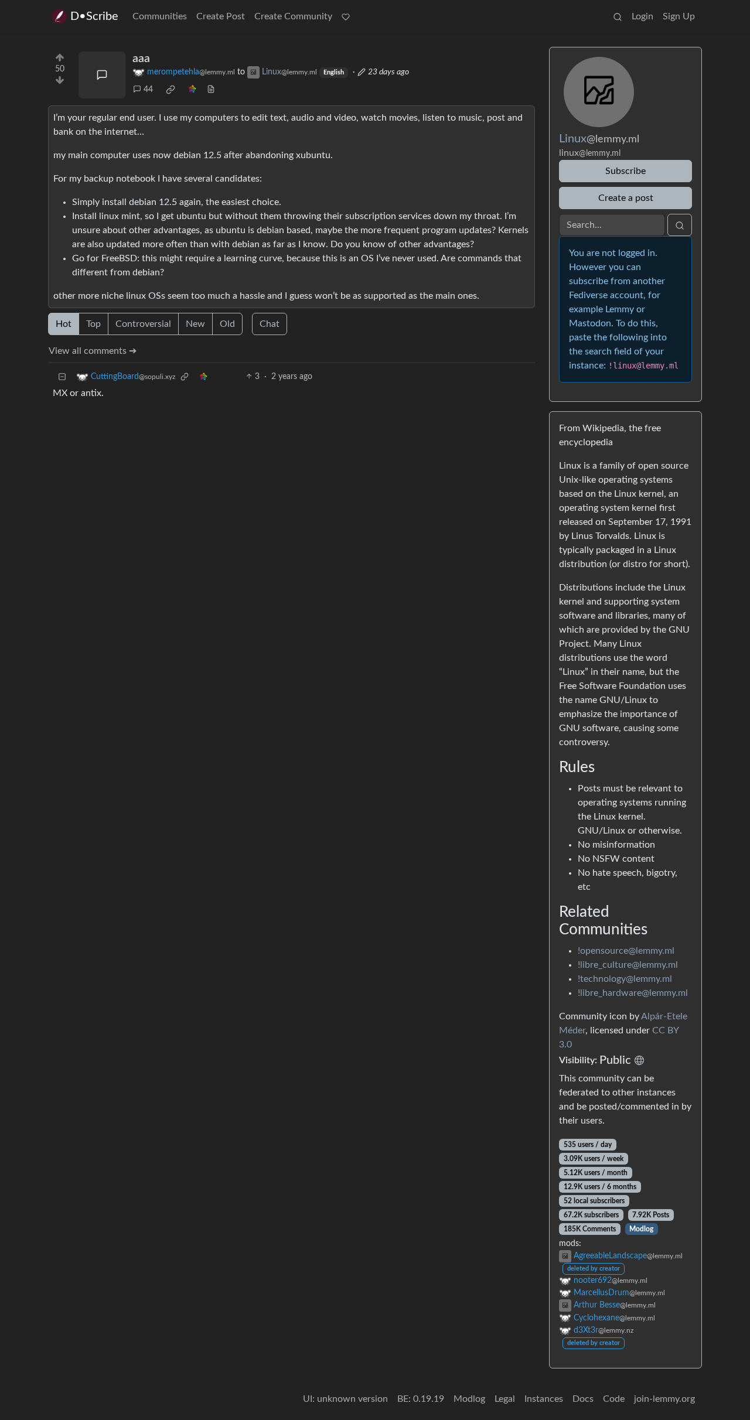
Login (642, 16)
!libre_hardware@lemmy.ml (633, 993)
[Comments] (102, 75)
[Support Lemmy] (345, 16)
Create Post (220, 16)
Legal (505, 1399)
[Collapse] (62, 377)
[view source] (211, 90)
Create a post (625, 198)
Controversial (143, 324)
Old (227, 324)
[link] (170, 89)
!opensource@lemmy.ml (626, 950)
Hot (63, 324)
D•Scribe (94, 16)
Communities (159, 16)
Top (93, 324)
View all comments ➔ (93, 351)
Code (614, 1399)
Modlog (641, 1229)
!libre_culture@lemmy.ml (628, 965)
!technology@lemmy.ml (625, 979)
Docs (583, 1399)
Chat (269, 324)
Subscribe (625, 171)
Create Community (293, 16)
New (195, 324)
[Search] (617, 16)
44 (148, 90)
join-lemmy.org (664, 1399)
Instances (543, 1399)
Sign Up (679, 16)
